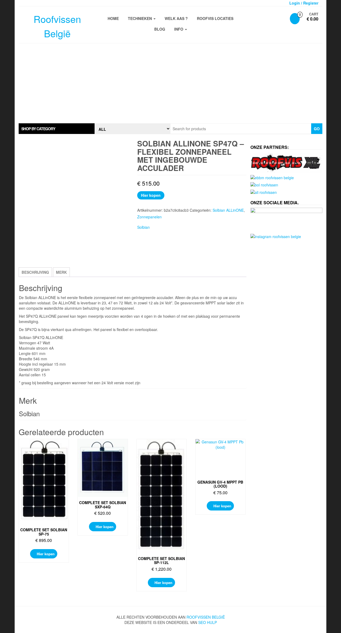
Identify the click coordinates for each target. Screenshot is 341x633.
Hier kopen (151, 195)
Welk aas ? (176, 18)
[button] (57, 128)
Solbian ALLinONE (228, 210)
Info (179, 29)
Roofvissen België (205, 617)
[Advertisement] (170, 83)
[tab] (57, 128)
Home (113, 18)
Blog (159, 29)
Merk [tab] (61, 272)
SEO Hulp (207, 622)
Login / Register (303, 3)
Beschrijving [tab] (35, 272)
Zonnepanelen (149, 216)
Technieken (140, 18)
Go (317, 128)
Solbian (143, 227)
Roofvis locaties (215, 18)
